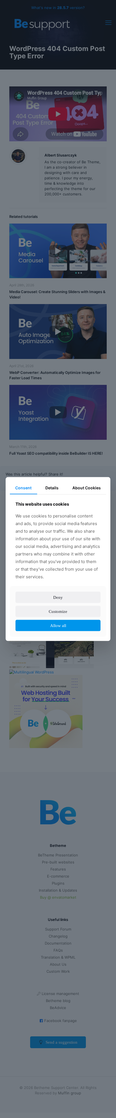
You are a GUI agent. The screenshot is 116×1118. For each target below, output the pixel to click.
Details (51, 484)
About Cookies (86, 484)
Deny (58, 601)
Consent (23, 484)
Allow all (58, 629)
